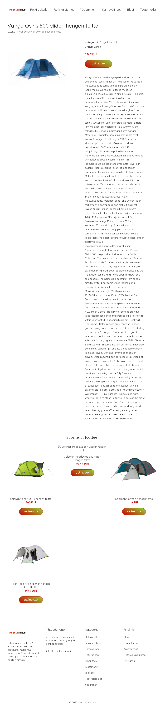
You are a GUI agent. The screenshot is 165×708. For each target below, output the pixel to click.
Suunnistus (91, 660)
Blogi (130, 9)
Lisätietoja (98, 63)
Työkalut (89, 672)
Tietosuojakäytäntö (135, 654)
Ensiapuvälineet (93, 643)
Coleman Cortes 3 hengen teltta (134, 498)
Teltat (116, 42)
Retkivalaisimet (64, 9)
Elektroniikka (92, 637)
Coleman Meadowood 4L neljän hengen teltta (82, 458)
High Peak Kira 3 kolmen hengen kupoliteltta (31, 585)
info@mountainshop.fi (58, 651)
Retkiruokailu (38, 9)
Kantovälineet (111, 9)
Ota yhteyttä (131, 643)
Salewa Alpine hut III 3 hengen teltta (31, 498)
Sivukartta (129, 660)
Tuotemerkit (148, 9)
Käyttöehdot (131, 648)
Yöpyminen (88, 9)
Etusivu (11, 31)
